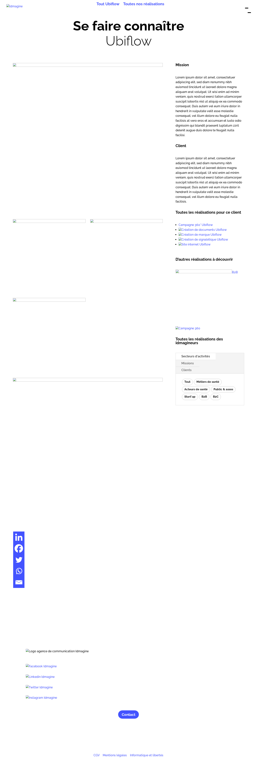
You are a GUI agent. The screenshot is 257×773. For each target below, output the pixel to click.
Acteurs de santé (196, 389)
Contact (128, 714)
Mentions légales (115, 755)
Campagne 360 (189, 328)
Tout (187, 381)
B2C (215, 396)
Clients (186, 370)
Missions (187, 363)
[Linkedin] (18, 537)
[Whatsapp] (18, 571)
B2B (235, 272)
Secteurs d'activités (195, 356)
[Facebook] (18, 548)
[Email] (18, 582)
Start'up (189, 396)
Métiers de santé (207, 381)
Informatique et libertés (146, 755)
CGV (97, 755)
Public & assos (223, 389)
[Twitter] (18, 559)
